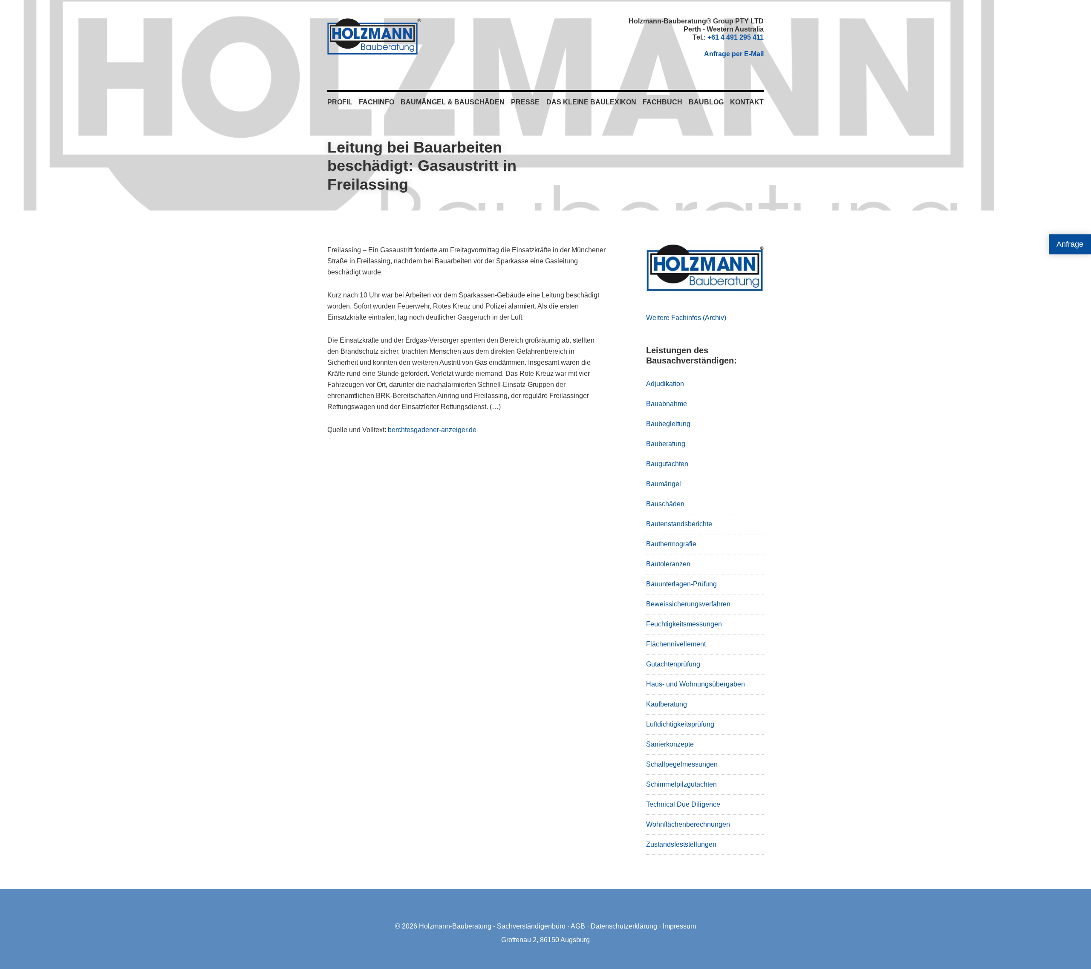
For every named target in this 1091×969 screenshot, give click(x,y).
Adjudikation (665, 383)
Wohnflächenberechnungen (688, 824)
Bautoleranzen (668, 564)
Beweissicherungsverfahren (688, 604)
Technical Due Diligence (683, 804)
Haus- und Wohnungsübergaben (695, 684)
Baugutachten (667, 463)
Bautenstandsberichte (679, 524)
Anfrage (1069, 244)
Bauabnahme (666, 403)
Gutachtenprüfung (673, 664)
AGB (578, 926)
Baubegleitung (668, 423)
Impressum (679, 926)
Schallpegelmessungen (682, 764)
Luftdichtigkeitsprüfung (680, 724)
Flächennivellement (676, 644)
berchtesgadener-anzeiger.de (432, 429)
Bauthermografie (671, 544)
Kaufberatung (666, 704)
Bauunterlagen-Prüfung (681, 584)
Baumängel (663, 483)
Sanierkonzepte (670, 744)
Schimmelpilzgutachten (681, 784)
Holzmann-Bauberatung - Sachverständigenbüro (492, 926)
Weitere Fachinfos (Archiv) (686, 317)
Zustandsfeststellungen (681, 844)
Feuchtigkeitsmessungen (684, 624)
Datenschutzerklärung (624, 926)
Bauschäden (665, 504)
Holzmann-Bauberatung (374, 36)
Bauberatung (665, 443)
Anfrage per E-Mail (734, 54)
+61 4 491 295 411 (735, 37)
